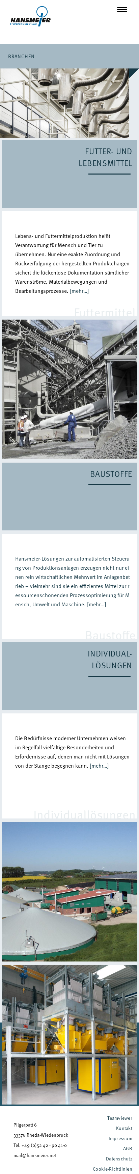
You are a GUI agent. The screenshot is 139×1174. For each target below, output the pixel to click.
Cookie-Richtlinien (112, 1168)
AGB (127, 1148)
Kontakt (124, 1128)
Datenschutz (119, 1158)
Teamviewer (119, 1117)
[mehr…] (79, 291)
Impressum (120, 1138)
